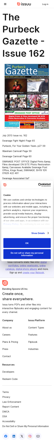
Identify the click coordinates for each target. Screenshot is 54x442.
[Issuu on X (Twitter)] (21, 436)
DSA (4, 416)
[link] (45, 4)
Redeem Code (10, 379)
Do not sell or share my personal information (27, 253)
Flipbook (32, 341)
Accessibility (8, 421)
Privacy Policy (11, 224)
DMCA (5, 411)
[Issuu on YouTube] (38, 436)
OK (27, 243)
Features (32, 334)
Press (5, 349)
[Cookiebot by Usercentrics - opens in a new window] (38, 185)
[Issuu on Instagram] (29, 436)
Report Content (10, 406)
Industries (33, 349)
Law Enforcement (11, 401)
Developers (8, 371)
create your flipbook (33, 272)
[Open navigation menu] (5, 4)
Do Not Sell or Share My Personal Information (25, 426)
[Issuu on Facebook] (5, 436)
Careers (6, 334)
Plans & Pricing (10, 341)
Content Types (36, 327)
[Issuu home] (24, 4)
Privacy (6, 396)
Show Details (38, 233)
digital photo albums (26, 269)
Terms (5, 392)
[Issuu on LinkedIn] (13, 436)
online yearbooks (29, 265)
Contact (6, 356)
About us (7, 327)
